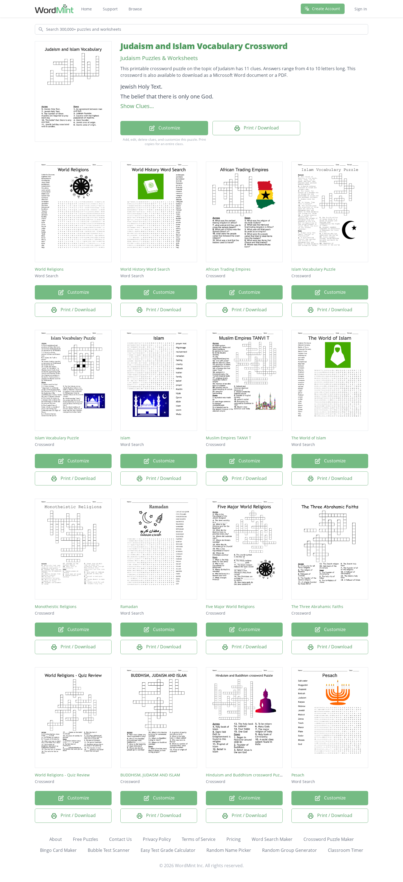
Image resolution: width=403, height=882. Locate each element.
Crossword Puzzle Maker (328, 839)
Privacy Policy (157, 839)
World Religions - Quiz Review (62, 775)
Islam (125, 437)
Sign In (360, 9)
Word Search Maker (272, 839)
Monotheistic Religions (55, 606)
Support (110, 9)
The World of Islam (308, 437)
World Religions (49, 269)
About (55, 839)
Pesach (297, 775)
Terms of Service (198, 839)
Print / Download (261, 128)
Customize (168, 128)
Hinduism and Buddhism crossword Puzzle (245, 775)
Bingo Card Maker (58, 850)
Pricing (233, 839)
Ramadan (129, 606)
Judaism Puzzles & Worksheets (159, 58)
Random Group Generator (289, 850)
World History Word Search (145, 269)
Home (86, 9)
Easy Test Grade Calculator (168, 850)
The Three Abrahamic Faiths (317, 606)
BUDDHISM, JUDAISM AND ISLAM (150, 775)
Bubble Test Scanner (109, 850)
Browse (135, 9)
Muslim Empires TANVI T (228, 437)
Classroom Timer (345, 850)
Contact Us (120, 839)
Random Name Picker (228, 850)
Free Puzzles (85, 839)
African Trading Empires (228, 269)
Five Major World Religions (230, 606)
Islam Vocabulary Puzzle (313, 269)
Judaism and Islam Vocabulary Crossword (204, 46)
